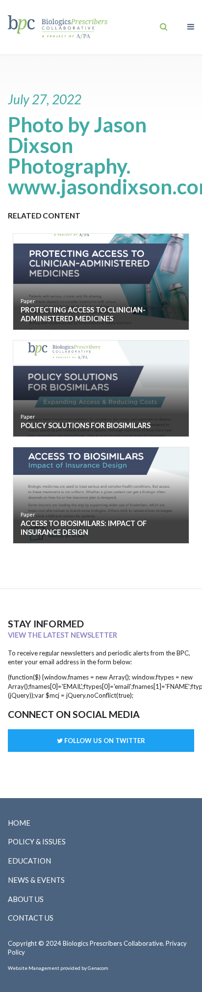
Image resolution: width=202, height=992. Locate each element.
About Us (26, 899)
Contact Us (30, 918)
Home (19, 823)
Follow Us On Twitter (104, 740)
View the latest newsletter (62, 635)
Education (29, 861)
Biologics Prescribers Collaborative (57, 27)
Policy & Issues (37, 841)
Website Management (33, 968)
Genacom (98, 968)
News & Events (36, 880)
